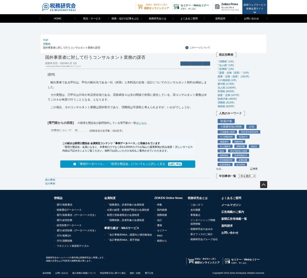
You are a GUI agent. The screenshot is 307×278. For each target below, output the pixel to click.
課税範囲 (185, 63)
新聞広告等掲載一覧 (234, 218)
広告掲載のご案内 (232, 211)
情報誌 (58, 197)
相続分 (254, 146)
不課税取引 (196, 63)
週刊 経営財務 (64, 220)
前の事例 (50, 179)
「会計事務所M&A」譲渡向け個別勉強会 (129, 234)
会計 (159, 220)
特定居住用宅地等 (249, 132)
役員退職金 (225, 164)
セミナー (162, 230)
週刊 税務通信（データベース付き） (77, 215)
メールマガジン (231, 204)
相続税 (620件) (226, 106)
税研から (162, 240)
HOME (57, 18)
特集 (159, 204)
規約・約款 (135, 273)
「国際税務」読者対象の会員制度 (125, 220)
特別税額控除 (226, 160)
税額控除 (239, 142)
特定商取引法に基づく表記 (113, 273)
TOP (45, 40)
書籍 (159, 225)
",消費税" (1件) (226, 61)
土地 (251, 126)
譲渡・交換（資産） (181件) (233, 76)
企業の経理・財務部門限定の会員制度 (128, 209)
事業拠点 (195, 215)
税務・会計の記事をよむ (125, 18)
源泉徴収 (224, 155)
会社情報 (46, 273)
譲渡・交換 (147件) (228, 95)
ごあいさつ (196, 204)
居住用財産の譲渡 (238, 151)
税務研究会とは (157, 18)
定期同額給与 (240, 155)
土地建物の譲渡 (227, 132)
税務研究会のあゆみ (201, 229)
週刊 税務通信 (64, 204)
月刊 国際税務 (64, 240)
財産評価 (226, 121)
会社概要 (195, 209)
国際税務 (162, 215)
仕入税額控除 (226, 137)
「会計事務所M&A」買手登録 (123, 239)
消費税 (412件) (226, 102)
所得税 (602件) (226, 91)
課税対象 (240, 146)
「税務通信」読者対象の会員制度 (125, 204)
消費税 (46, 43)
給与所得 (240, 164)
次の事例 (50, 183)
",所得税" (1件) (226, 69)
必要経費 (243, 160)
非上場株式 (225, 146)
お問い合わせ (251, 18)
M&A (159, 235)
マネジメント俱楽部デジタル (73, 245)
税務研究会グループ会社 (204, 239)
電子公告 (149, 273)
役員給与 (243, 137)
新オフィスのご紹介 (201, 234)
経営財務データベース (69, 225)
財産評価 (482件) (227, 98)
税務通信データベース (69, 209)
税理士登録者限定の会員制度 (123, 215)
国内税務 (162, 209)
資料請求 (220, 18)
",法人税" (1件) (226, 65)
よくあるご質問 (189, 18)
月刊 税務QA (64, 235)
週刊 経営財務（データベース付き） (77, 230)
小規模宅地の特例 (231, 126)
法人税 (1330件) (227, 87)
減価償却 (224, 142)
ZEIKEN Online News (168, 197)
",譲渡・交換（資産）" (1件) (233, 72)
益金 (222, 151)
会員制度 (110, 197)
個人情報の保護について (84, 273)
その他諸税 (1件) (227, 80)
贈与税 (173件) (226, 83)
